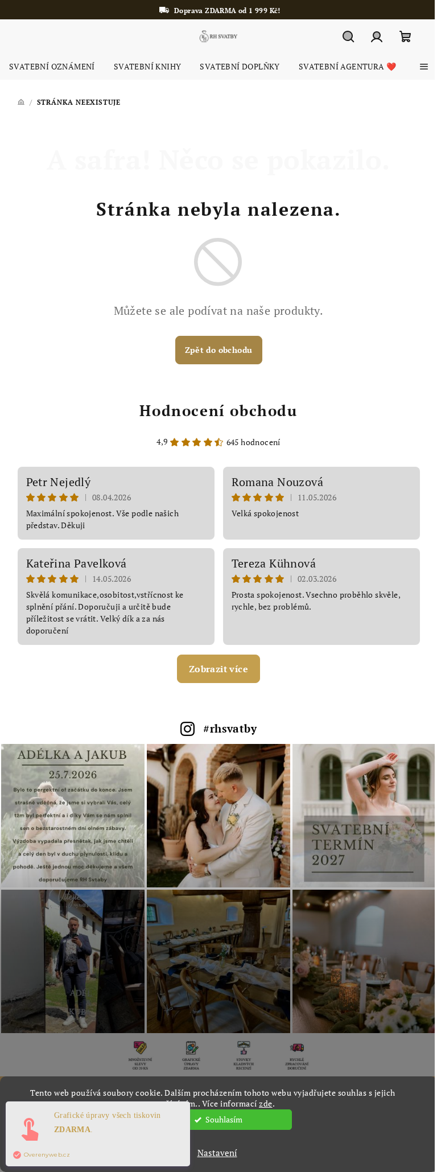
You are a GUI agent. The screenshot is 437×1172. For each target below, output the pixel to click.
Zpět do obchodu (219, 349)
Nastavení (217, 1152)
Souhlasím (223, 1120)
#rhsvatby (230, 728)
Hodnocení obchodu (218, 410)
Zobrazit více (218, 669)
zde (266, 1104)
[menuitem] (52, 67)
